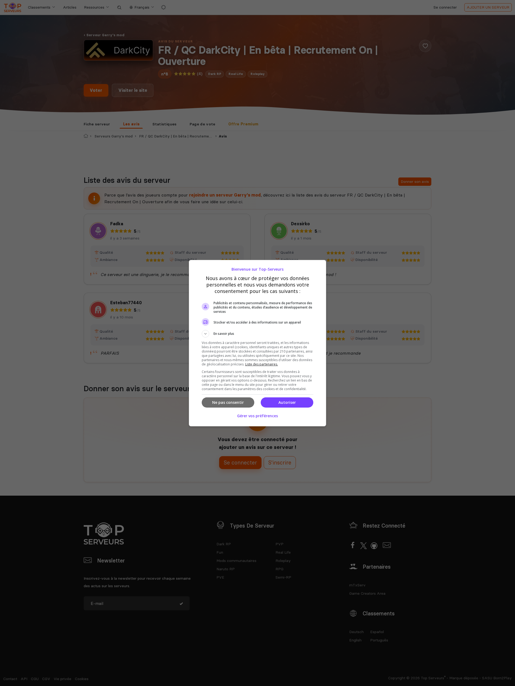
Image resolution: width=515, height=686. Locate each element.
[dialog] (257, 343)
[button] (257, 333)
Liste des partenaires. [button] (261, 364)
